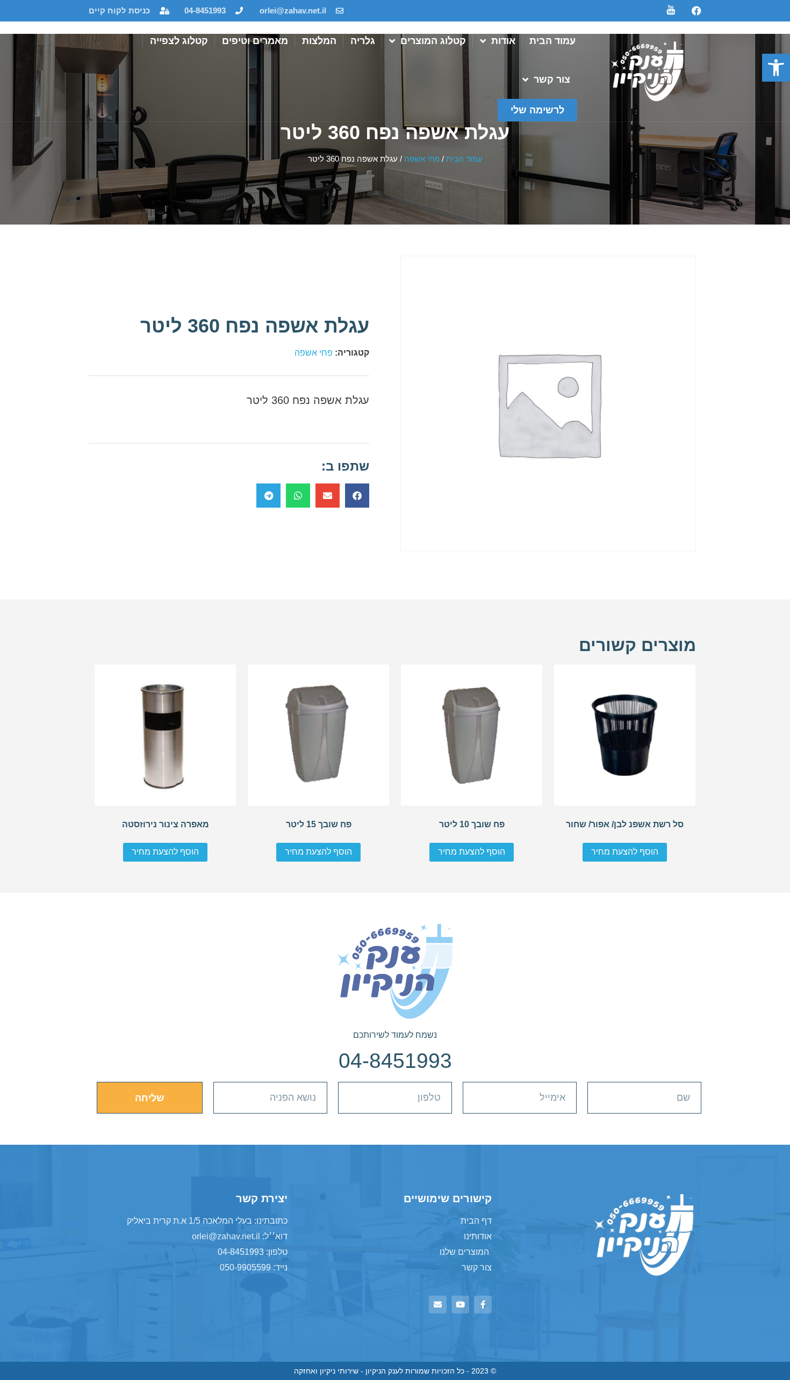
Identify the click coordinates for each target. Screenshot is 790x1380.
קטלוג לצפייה (179, 40)
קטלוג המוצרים (433, 40)
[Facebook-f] (483, 1304)
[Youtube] (460, 1304)
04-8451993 (395, 1060)
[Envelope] (438, 1304)
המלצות (319, 40)
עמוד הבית (552, 40)
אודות (503, 40)
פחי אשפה (422, 159)
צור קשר (552, 79)
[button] (776, 68)
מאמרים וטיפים (255, 40)
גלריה (362, 40)
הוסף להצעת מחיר (624, 851)
